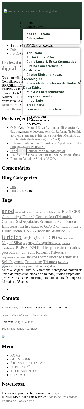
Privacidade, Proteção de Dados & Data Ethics (51, 85)
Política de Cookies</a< (18, 401)
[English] (30, 133)
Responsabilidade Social (14, 257)
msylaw (57, 243)
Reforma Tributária (25, 253)
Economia (47, 221)
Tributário (63, 262)
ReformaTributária (51, 252)
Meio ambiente (65, 238)
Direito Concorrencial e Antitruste (42, 68)
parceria (66, 243)
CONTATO (18, 375)
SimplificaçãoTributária (59, 257)
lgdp (43, 238)
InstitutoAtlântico (51, 231)
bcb (51, 212)
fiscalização (34, 226)
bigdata (57, 212)
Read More (10, 105)
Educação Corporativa (43, 109)
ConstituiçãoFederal (18, 216)
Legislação (31, 237)
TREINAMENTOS (24, 371)
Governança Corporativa (68, 227)
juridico (12, 236)
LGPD (51, 237)
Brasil (66, 211)
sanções (32, 257)
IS (68, 231)
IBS (26, 231)
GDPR (49, 226)
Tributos (50, 262)
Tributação (33, 262)
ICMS (33, 231)
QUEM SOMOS (36, 26)
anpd (8, 210)
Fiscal (21, 227)
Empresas (9, 226)
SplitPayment (13, 262)
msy (25, 243)
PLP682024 (26, 247)
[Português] (30, 128)
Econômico (66, 221)
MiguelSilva (12, 243)
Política (43, 247)
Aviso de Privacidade (63, 397)
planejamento (8, 248)
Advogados (35, 38)
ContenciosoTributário (53, 216)
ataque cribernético (24, 212)
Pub (13, 49)
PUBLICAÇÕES (22, 367)
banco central (41, 212)
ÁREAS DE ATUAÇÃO (27, 363)
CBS (76, 211)
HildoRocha (12, 231)
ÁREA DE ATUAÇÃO (39, 45)
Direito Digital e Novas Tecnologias (42, 76)
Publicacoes (18, 191)
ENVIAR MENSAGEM (19, 329)
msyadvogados (40, 243)
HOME (15, 355)
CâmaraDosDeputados (20, 221)
